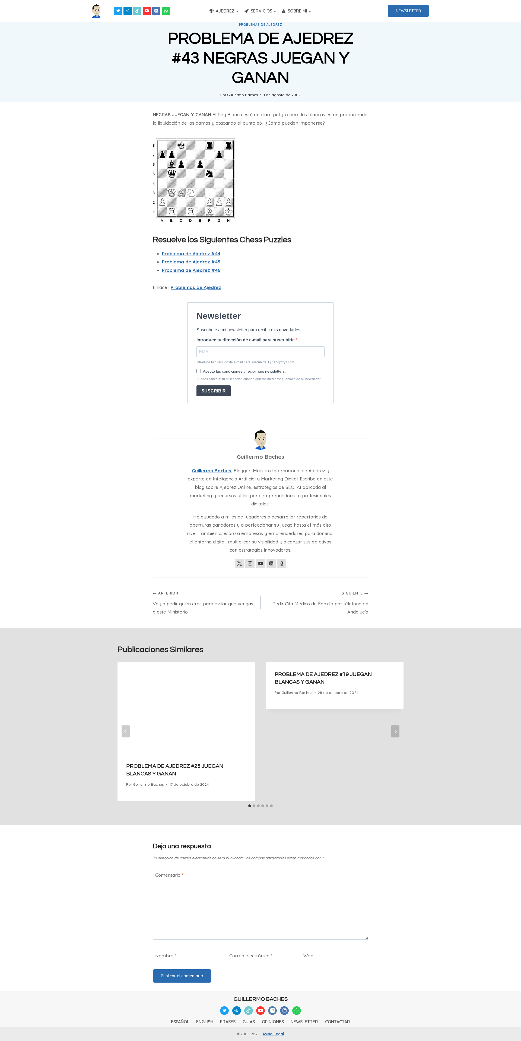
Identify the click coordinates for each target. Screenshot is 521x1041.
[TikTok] (137, 11)
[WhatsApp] (166, 11)
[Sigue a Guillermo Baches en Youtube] (260, 563)
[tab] (249, 805)
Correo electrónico (250, 955)
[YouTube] (147, 11)
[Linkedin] (156, 11)
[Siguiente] (395, 731)
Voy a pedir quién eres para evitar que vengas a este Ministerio (203, 603)
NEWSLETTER (408, 10)
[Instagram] (272, 1010)
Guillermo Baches (242, 94)
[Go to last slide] (126, 731)
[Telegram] (127, 11)
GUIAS (249, 1021)
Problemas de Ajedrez (260, 25)
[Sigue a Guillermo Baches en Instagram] (250, 563)
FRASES (228, 1021)
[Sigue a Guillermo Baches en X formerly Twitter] (239, 563)
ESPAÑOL (180, 1021)
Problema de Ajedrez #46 (191, 270)
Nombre (165, 955)
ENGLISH (204, 1021)
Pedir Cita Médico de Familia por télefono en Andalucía (320, 603)
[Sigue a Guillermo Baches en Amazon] (281, 563)
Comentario (169, 875)
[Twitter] (118, 11)
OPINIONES (273, 1021)
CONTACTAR (337, 1021)
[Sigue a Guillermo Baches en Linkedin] (271, 563)
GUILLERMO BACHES (261, 999)
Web (308, 955)
